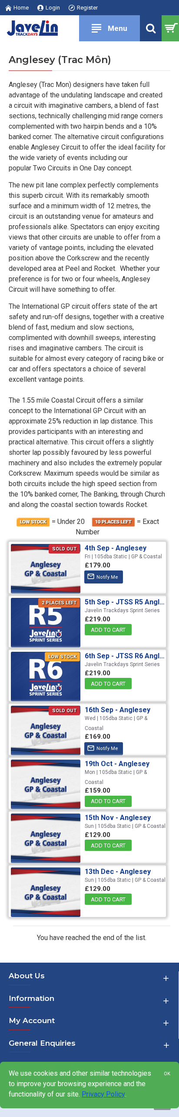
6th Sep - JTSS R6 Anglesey (126, 656)
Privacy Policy (103, 1094)
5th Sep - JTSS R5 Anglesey (126, 602)
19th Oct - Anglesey (117, 764)
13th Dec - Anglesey (118, 871)
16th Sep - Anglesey (117, 710)
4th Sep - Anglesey (115, 548)
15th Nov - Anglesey (118, 818)
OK (167, 1074)
